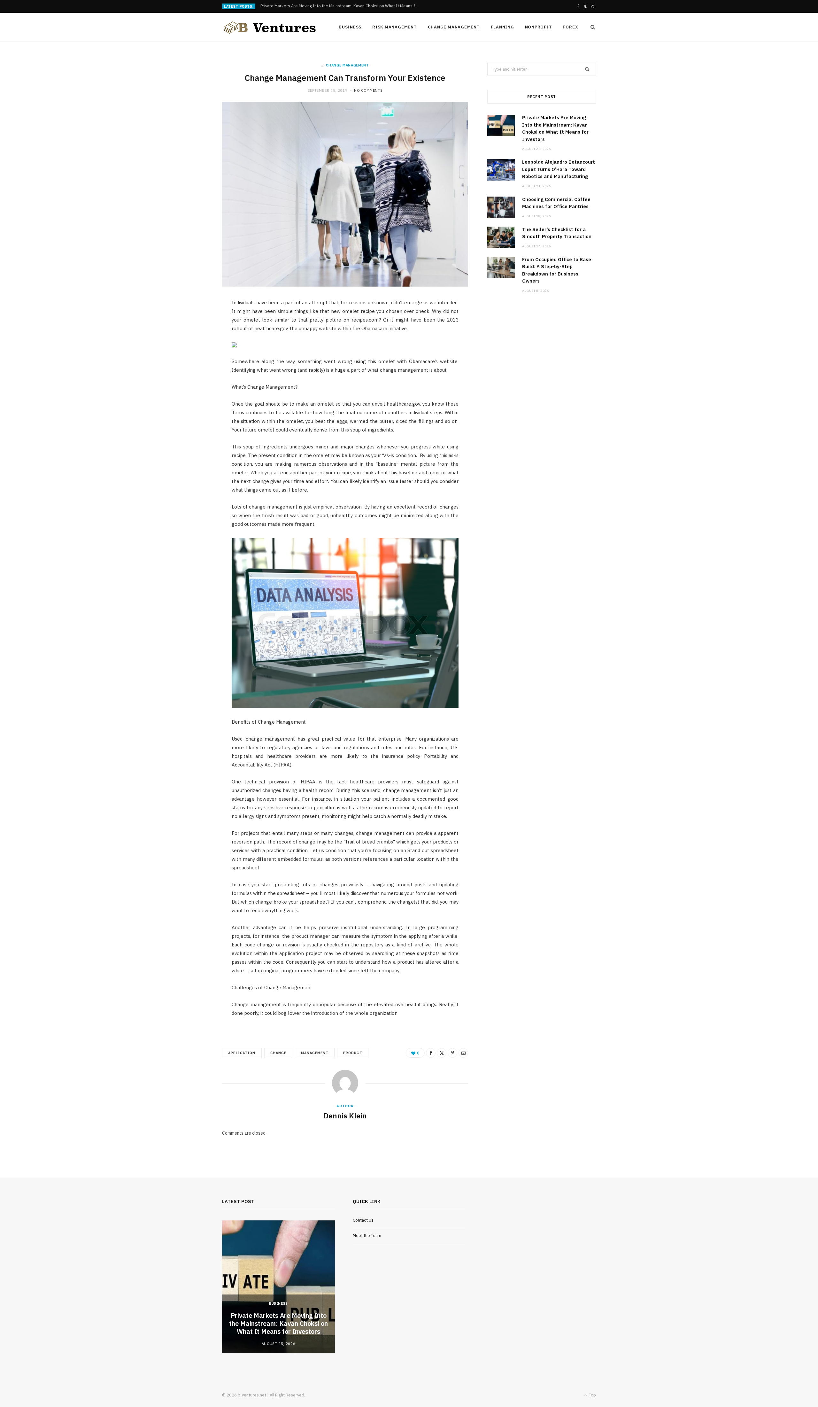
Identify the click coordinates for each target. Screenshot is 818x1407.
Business (350, 27)
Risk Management (394, 27)
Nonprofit (538, 27)
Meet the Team (367, 1235)
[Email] (463, 1053)
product (352, 1053)
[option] (278, 1286)
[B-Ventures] (270, 27)
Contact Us (363, 1220)
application (242, 1053)
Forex (570, 27)
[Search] (591, 27)
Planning (502, 27)
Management (314, 1053)
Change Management (454, 27)
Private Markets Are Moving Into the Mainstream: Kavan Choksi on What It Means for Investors (278, 1323)
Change (278, 1053)
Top (592, 1395)
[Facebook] (431, 1053)
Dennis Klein (345, 1115)
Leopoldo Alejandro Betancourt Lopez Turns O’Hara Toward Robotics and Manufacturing (341, 6)
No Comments (368, 90)
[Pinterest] (452, 1053)
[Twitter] (441, 1053)
